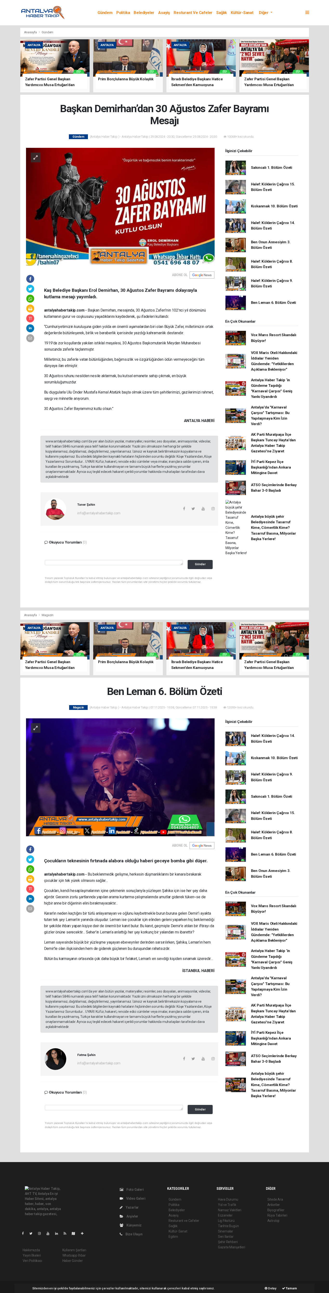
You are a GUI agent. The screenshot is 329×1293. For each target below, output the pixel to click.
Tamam (291, 1288)
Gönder (200, 564)
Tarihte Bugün (228, 1226)
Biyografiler (275, 1210)
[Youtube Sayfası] (49, 1233)
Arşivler (132, 1216)
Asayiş (164, 12)
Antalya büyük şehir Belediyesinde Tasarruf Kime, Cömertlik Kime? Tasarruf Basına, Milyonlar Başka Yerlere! (273, 527)
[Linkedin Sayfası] (58, 1233)
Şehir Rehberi (228, 1242)
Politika (123, 12)
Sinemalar (225, 1231)
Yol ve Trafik (227, 1205)
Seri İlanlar (226, 1237)
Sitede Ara (275, 1199)
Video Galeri (135, 1198)
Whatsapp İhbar (74, 1255)
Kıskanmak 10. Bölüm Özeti (274, 206)
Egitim (173, 1237)
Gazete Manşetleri (231, 1247)
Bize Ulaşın (134, 1234)
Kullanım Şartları (74, 1250)
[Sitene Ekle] (84, 1233)
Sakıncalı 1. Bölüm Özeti (271, 167)
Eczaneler (225, 1215)
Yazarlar (132, 1207)
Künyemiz (134, 1225)
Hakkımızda (31, 1250)
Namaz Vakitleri (229, 1210)
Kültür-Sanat (242, 12)
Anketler (273, 1205)
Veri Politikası (32, 1261)
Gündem (105, 12)
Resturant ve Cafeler (193, 12)
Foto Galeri (135, 1189)
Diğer (264, 12)
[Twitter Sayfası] (32, 1233)
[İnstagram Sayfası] (41, 1233)
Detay (271, 1288)
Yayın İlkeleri (32, 1255)
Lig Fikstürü (226, 1221)
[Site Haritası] (75, 1233)
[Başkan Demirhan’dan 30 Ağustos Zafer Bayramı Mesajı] (120, 206)
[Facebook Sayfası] (25, 1233)
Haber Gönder (72, 1261)
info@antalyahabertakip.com (98, 513)
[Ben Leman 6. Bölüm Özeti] (120, 777)
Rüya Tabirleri (277, 1215)
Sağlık (221, 12)
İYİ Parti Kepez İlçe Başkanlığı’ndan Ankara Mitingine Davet (271, 467)
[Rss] (67, 1233)
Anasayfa (31, 32)
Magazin (47, 615)
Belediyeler (144, 12)
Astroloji (273, 1221)
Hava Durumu (228, 1199)
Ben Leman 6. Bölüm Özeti (273, 302)
